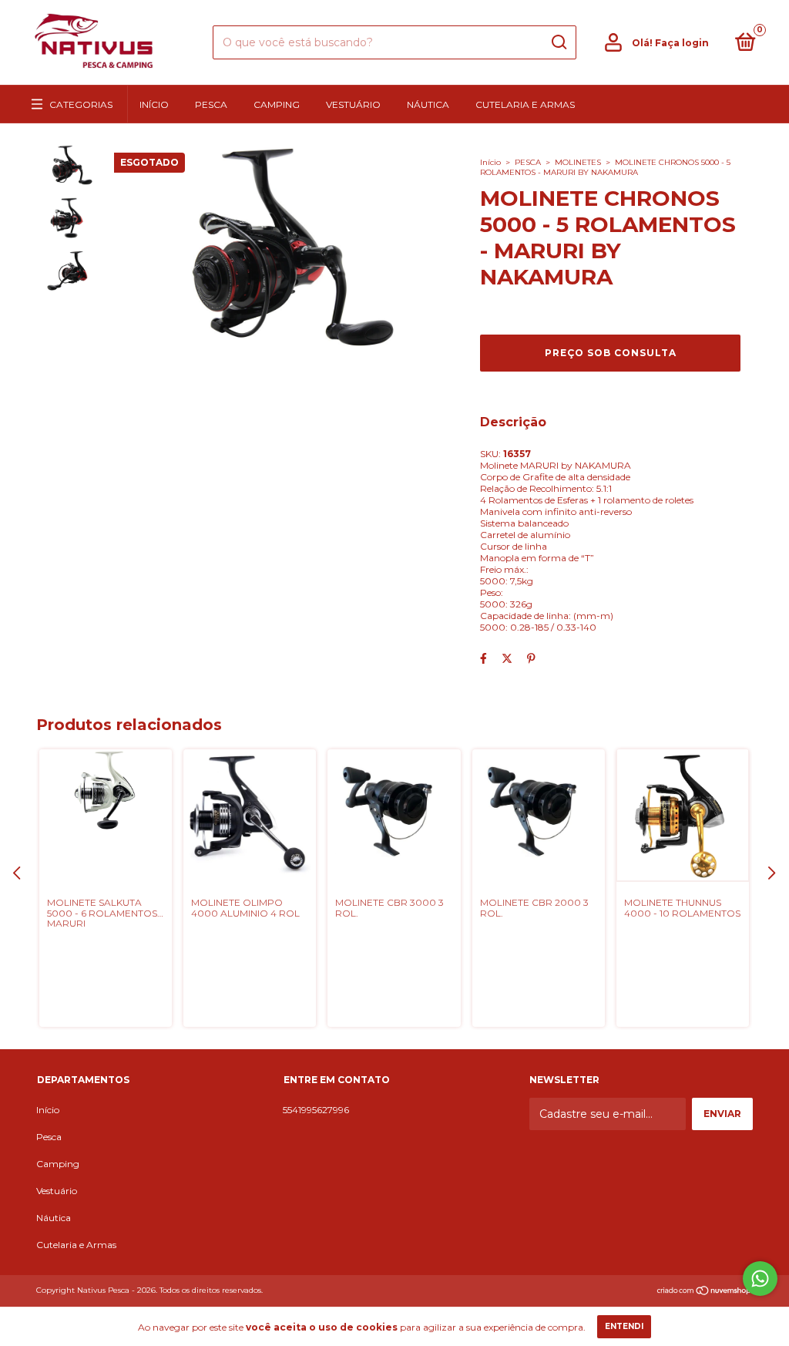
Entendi (624, 1326)
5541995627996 (316, 1109)
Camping (276, 104)
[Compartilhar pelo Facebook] (483, 658)
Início (154, 104)
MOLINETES (578, 162)
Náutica (428, 104)
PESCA (528, 162)
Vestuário (353, 104)
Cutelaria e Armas (525, 104)
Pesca (211, 104)
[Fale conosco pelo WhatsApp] (760, 1278)
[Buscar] (558, 42)
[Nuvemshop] (704, 1292)
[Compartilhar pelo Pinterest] (531, 658)
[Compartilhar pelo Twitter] (507, 658)
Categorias (80, 104)
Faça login (682, 43)
